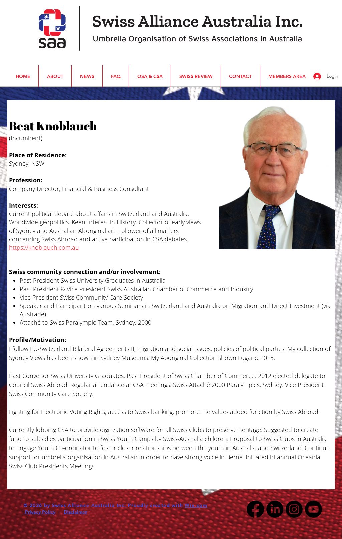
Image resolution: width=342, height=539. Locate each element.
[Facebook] (255, 509)
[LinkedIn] (274, 509)
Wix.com (196, 505)
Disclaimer (75, 512)
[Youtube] (313, 509)
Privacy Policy (39, 512)
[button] (11, 9)
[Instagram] (294, 509)
